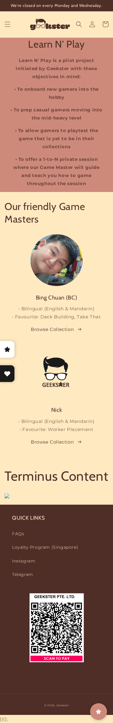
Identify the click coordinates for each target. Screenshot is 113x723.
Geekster (62, 705)
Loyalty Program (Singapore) (45, 547)
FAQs (18, 533)
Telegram (22, 574)
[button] (7, 24)
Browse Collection (52, 329)
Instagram (23, 561)
